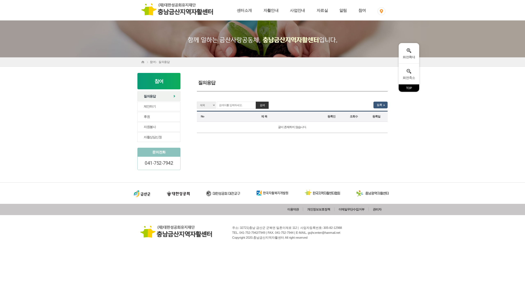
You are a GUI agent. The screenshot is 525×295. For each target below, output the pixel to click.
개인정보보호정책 (318, 209)
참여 (362, 10)
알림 (343, 10)
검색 (262, 105)
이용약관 (293, 209)
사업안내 (297, 10)
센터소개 (244, 10)
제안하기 (150, 106)
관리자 (377, 209)
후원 (147, 116)
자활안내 (271, 10)
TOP (409, 88)
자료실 (322, 10)
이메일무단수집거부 (351, 209)
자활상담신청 (153, 137)
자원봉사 (150, 127)
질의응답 (150, 96)
